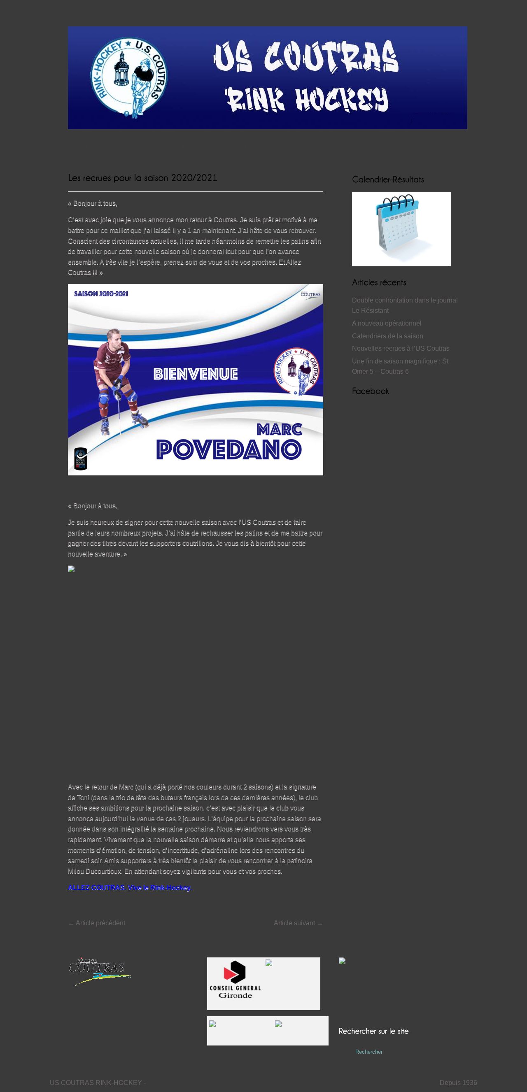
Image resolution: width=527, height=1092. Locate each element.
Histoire (186, 147)
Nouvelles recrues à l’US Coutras (401, 348)
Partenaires (313, 147)
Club (246, 147)
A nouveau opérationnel (387, 323)
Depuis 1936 (458, 1082)
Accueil (78, 147)
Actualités (113, 147)
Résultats (151, 147)
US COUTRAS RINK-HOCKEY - (98, 1082)
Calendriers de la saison (387, 336)
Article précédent (96, 923)
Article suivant (298, 923)
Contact (275, 147)
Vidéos (218, 147)
